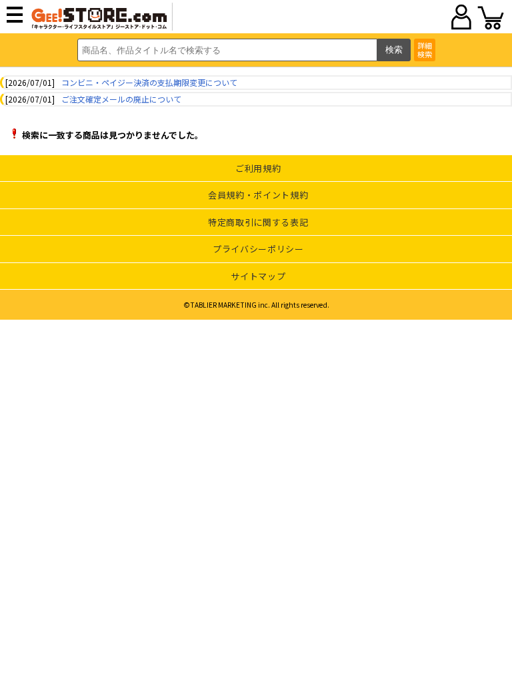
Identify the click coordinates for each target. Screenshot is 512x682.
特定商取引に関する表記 (258, 222)
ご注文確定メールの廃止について (121, 99)
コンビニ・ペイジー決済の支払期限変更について (149, 82)
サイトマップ (258, 276)
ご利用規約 (258, 168)
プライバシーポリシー (258, 248)
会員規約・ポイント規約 (258, 194)
